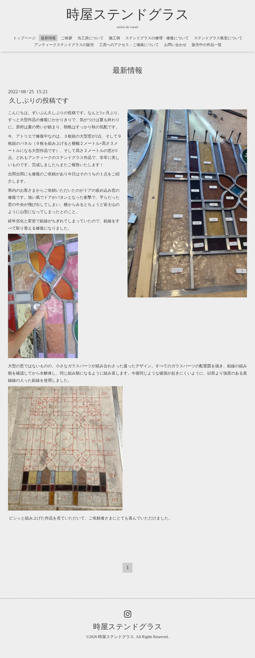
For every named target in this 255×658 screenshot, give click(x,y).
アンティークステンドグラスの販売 (64, 45)
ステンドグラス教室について (218, 38)
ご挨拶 (66, 38)
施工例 (114, 38)
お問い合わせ (175, 45)
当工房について (90, 38)
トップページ (24, 38)
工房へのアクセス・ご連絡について (129, 45)
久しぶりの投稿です (39, 100)
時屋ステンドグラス (127, 14)
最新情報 (48, 38)
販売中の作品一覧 (207, 45)
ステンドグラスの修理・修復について (157, 38)
